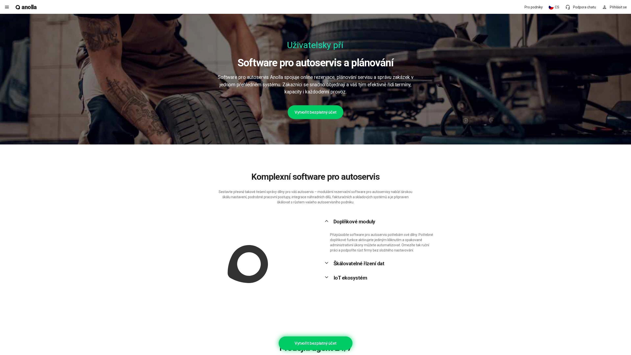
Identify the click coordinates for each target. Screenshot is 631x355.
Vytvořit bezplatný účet (315, 112)
